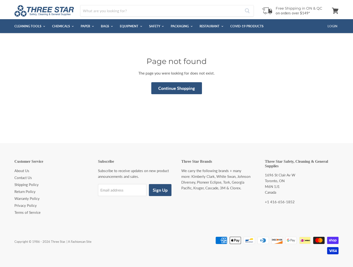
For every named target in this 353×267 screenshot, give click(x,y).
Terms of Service (27, 212)
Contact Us (23, 177)
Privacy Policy (25, 205)
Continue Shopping (176, 88)
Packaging (180, 26)
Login (332, 26)
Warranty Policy (27, 198)
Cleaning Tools (28, 26)
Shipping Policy (26, 184)
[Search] (247, 10)
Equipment (129, 26)
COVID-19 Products (246, 26)
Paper (86, 26)
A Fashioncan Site (79, 242)
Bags (105, 26)
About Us (21, 170)
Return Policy (25, 191)
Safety (155, 26)
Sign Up (160, 190)
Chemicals (61, 26)
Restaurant (210, 26)
